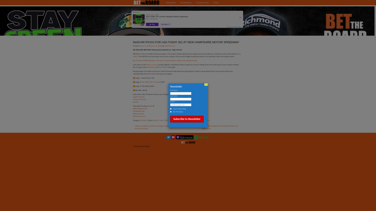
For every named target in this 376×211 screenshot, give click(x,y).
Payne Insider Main (179, 109)
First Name (174, 90)
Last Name (174, 96)
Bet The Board (178, 112)
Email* (172, 102)
